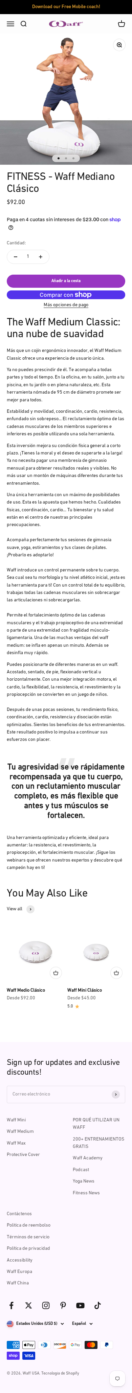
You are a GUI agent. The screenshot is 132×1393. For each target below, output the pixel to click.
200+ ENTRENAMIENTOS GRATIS (98, 1143)
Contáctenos (19, 1214)
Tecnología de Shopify (60, 1373)
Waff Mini (16, 1120)
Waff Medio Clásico (26, 990)
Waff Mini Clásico (84, 990)
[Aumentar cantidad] (40, 257)
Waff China (18, 1283)
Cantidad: (16, 243)
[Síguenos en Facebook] (11, 1305)
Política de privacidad (28, 1248)
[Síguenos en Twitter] (28, 1305)
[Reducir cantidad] (15, 257)
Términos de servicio (28, 1237)
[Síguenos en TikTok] (97, 1305)
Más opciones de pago (66, 305)
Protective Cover (23, 1154)
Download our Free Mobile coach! (66, 6)
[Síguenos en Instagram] (45, 1305)
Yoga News (83, 1181)
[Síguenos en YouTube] (80, 1305)
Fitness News (86, 1193)
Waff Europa (19, 1271)
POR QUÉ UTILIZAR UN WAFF (96, 1124)
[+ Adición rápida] (56, 973)
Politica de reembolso (28, 1225)
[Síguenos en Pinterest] (63, 1305)
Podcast (81, 1169)
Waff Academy (88, 1158)
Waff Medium (20, 1131)
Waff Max (16, 1143)
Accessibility (19, 1260)
